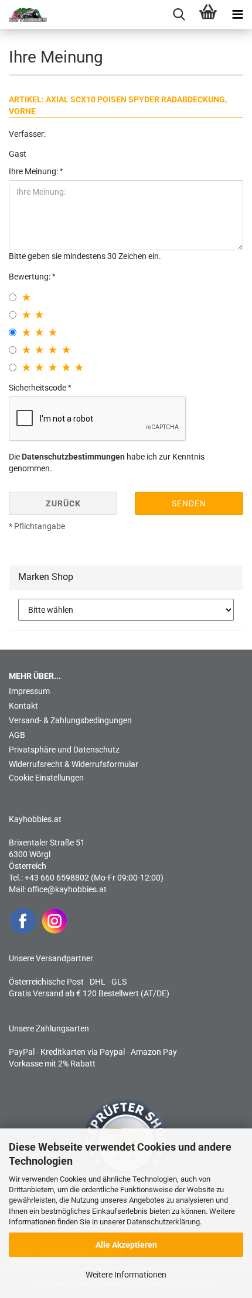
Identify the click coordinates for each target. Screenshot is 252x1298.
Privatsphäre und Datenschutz (64, 749)
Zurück (63, 503)
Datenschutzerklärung (163, 1221)
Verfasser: (27, 134)
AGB (17, 735)
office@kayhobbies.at (67, 889)
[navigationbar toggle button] (237, 14)
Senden (189, 503)
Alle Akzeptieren (126, 1244)
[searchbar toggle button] (178, 14)
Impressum (29, 691)
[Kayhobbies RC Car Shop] (23, 14)
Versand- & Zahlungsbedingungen (70, 720)
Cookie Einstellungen (46, 777)
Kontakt (23, 705)
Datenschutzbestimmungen (73, 456)
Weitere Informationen (126, 1274)
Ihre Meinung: (34, 171)
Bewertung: (30, 276)
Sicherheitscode (38, 387)
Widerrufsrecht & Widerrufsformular (73, 764)
